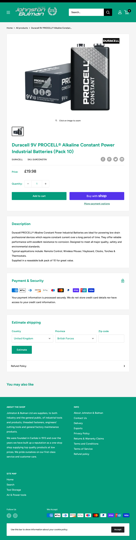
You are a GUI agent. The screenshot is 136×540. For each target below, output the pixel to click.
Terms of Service (83, 448)
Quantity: (17, 183)
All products (22, 28)
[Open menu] (8, 12)
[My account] (120, 12)
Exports (78, 428)
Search (10, 484)
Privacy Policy (82, 433)
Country (16, 331)
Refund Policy (18, 366)
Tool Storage (14, 489)
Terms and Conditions (86, 443)
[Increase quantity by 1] (45, 183)
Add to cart (39, 196)
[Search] (108, 12)
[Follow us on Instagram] (15, 515)
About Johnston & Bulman (88, 412)
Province (60, 331)
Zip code (104, 331)
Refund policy (81, 454)
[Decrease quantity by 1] (28, 183)
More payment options (97, 203)
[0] (127, 12)
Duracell (17, 159)
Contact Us (80, 418)
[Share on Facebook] (103, 159)
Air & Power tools (16, 494)
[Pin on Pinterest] (109, 159)
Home (10, 28)
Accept (117, 529)
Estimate (22, 349)
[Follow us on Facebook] (9, 515)
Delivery (78, 423)
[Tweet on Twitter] (115, 159)
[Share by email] (122, 159)
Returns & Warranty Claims (89, 438)
